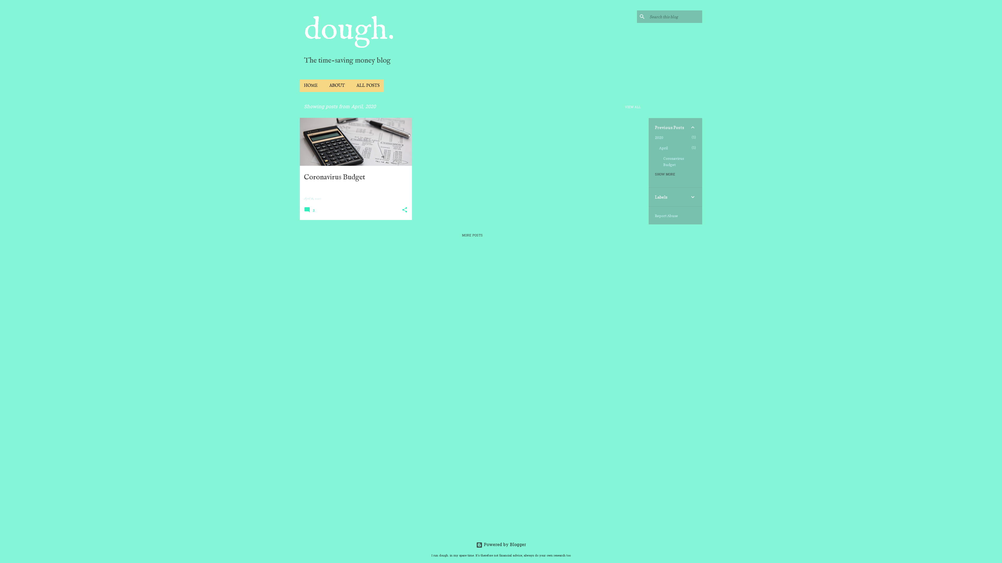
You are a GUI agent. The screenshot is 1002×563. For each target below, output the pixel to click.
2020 (659, 137)
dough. (349, 30)
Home (311, 85)
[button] (405, 210)
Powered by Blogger (504, 545)
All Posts (368, 85)
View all (633, 107)
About (337, 85)
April (663, 148)
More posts (472, 235)
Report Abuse (666, 215)
